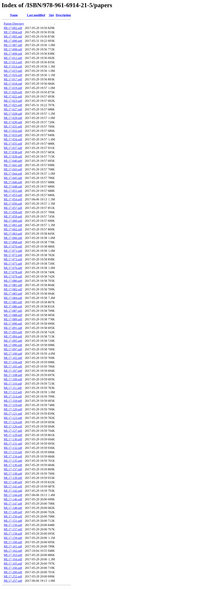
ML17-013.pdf (13, 62)
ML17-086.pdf (13, 306)
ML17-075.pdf (13, 263)
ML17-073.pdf (13, 259)
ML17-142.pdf (13, 490)
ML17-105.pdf (13, 366)
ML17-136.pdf (13, 465)
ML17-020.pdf (13, 92)
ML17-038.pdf (13, 152)
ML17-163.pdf (13, 555)
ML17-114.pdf (13, 396)
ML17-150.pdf (13, 516)
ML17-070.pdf (13, 246)
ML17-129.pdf (13, 435)
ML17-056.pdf (13, 203)
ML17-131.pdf (13, 443)
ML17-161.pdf (13, 546)
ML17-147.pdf (13, 503)
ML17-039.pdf (13, 156)
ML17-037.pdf (13, 148)
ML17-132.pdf (13, 448)
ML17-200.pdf (13, 572)
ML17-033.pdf (13, 135)
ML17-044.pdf (13, 173)
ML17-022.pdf (13, 96)
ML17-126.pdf (13, 426)
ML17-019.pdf (13, 88)
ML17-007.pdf (13, 45)
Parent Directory (14, 23)
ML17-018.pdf (13, 83)
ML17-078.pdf (13, 272)
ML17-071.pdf (13, 250)
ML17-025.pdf (13, 105)
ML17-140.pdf (13, 482)
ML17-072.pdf (13, 255)
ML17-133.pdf (13, 452)
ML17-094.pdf (13, 336)
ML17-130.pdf (13, 439)
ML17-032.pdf (13, 130)
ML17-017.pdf (13, 79)
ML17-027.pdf (13, 109)
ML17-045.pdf (13, 178)
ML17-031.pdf (13, 126)
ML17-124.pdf (13, 422)
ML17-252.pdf (13, 576)
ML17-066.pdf (13, 238)
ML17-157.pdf (13, 529)
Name (14, 15)
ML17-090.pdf (13, 323)
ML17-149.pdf (13, 512)
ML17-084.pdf (13, 298)
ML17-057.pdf (13, 208)
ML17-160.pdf (13, 542)
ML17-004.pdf (13, 32)
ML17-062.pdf (13, 229)
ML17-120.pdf (13, 409)
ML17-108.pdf (13, 375)
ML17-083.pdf (13, 293)
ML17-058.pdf (13, 212)
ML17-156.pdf (13, 525)
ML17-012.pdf (13, 58)
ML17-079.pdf (13, 276)
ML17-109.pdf (13, 379)
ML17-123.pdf (13, 418)
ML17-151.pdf (13, 520)
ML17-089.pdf (13, 319)
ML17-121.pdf (13, 413)
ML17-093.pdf (13, 332)
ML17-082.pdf (13, 289)
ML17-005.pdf (13, 36)
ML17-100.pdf (13, 353)
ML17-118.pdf (13, 400)
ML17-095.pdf (13, 340)
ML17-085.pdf (13, 302)
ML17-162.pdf (13, 550)
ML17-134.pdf (13, 456)
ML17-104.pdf (13, 362)
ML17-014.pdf (13, 66)
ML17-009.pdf (13, 53)
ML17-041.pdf (13, 165)
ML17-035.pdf (13, 143)
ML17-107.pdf (13, 370)
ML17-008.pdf (13, 49)
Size (51, 15)
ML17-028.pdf (13, 113)
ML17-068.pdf (13, 242)
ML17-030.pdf (13, 122)
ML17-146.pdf (13, 499)
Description (63, 15)
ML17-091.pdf (13, 328)
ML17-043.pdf (13, 169)
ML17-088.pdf (13, 315)
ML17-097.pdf (13, 349)
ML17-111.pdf (13, 388)
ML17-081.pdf (13, 285)
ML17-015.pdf (13, 70)
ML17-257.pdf (13, 580)
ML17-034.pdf (13, 139)
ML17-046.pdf (13, 182)
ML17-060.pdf (13, 220)
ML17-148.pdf (13, 508)
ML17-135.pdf (13, 460)
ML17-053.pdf (13, 195)
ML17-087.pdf (13, 310)
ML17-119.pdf (13, 405)
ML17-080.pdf (13, 280)
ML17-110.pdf (13, 383)
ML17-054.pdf (13, 199)
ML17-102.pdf (13, 358)
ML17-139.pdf (13, 478)
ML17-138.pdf (13, 473)
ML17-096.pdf (13, 345)
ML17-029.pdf (13, 118)
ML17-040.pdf (13, 160)
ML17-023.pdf (13, 100)
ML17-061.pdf (13, 225)
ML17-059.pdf (13, 216)
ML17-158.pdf (13, 533)
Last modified (36, 15)
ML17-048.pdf (13, 186)
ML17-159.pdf (13, 538)
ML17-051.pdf (13, 190)
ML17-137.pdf (13, 469)
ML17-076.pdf (13, 268)
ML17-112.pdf (13, 392)
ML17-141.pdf (13, 486)
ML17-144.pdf (13, 495)
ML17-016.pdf (13, 75)
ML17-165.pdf (13, 563)
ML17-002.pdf (13, 28)
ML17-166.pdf (13, 568)
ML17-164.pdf (13, 559)
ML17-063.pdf (13, 233)
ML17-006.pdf (13, 40)
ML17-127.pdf (13, 430)
